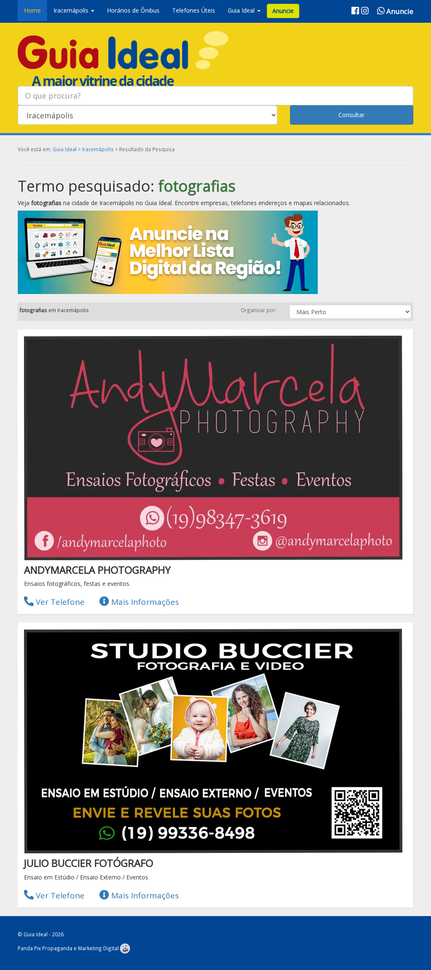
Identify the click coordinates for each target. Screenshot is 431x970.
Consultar (351, 115)
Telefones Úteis (193, 10)
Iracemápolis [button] (71, 10)
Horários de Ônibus (133, 10)
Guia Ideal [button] (242, 10)
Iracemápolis (98, 149)
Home (32, 10)
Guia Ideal (65, 149)
